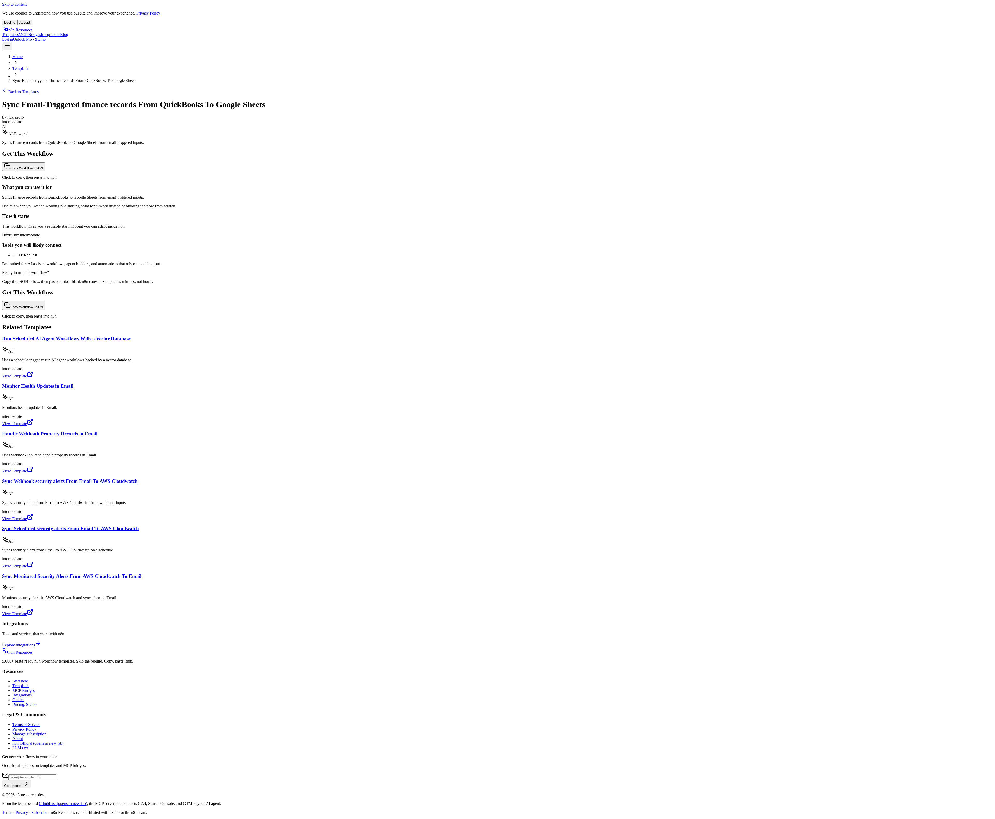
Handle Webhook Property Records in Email (49, 433)
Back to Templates (23, 92)
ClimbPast (63, 803)
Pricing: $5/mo (24, 704)
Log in (7, 39)
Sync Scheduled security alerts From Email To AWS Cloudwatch (70, 528)
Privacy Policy (148, 13)
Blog (64, 34)
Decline (9, 22)
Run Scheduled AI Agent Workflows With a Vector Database (66, 338)
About (17, 738)
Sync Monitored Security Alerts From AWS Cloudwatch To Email (71, 576)
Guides (18, 700)
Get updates (13, 786)
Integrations (50, 34)
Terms (7, 812)
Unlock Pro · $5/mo (29, 39)
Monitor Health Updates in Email (37, 386)
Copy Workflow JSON (26, 168)
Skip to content (14, 4)
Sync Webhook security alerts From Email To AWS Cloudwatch (70, 481)
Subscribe (39, 812)
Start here (20, 681)
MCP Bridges (30, 34)
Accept (24, 22)
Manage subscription (29, 734)
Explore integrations (18, 645)
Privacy (22, 812)
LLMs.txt (20, 748)
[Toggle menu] (7, 46)
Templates (10, 34)
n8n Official (37, 743)
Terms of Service (26, 724)
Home (17, 56)
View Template (14, 376)
